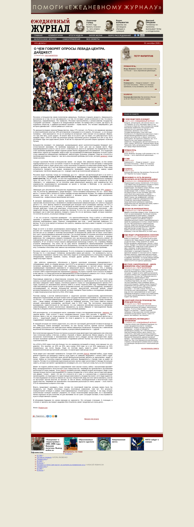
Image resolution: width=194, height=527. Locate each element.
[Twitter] (50, 416)
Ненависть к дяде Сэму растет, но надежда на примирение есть (61, 465)
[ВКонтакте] (47, 416)
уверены (105, 313)
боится (63, 370)
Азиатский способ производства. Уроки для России (140, 301)
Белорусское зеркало (45, 39)
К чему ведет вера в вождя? (137, 119)
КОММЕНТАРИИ (55, 35)
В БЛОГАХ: (128, 94)
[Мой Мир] (56, 416)
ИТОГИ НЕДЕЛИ (76, 35)
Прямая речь (130, 150)
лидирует (103, 156)
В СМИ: (127, 80)
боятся (86, 354)
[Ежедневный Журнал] (50, 32)
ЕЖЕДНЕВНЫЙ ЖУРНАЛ (145, 121)
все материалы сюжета (150, 348)
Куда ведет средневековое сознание (141, 235)
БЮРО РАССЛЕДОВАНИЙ (119, 35)
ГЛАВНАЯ (38, 35)
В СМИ (127, 159)
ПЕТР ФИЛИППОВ (51, 55)
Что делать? (40, 43)
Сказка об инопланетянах (136, 209)
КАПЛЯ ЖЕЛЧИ (95, 35)
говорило (74, 272)
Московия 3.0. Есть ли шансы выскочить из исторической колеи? (141, 178)
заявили (107, 190)
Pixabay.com (43, 408)
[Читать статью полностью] (140, 75)
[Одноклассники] (53, 416)
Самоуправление (71, 39)
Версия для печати (91, 419)
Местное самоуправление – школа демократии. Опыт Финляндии (140, 265)
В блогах (128, 169)
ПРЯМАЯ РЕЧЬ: (130, 66)
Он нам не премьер (44, 457)
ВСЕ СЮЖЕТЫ (93, 39)
